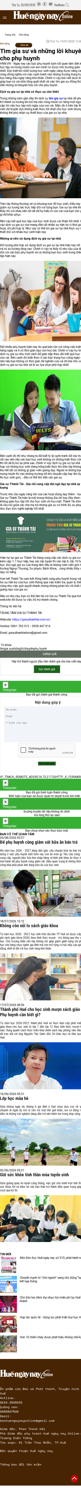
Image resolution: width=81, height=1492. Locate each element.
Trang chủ (10, 34)
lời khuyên (27, 648)
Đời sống (24, 34)
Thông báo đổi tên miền (20, 1464)
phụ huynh (40, 648)
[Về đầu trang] (74, 1479)
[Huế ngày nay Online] (45, 17)
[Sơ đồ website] (39, 5)
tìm (2, 648)
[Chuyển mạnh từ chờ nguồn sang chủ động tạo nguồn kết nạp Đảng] (8, 1284)
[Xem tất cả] (6, 17)
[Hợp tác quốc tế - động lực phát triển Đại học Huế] (8, 1324)
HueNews (59, 5)
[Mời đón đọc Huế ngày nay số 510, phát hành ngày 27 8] (8, 1264)
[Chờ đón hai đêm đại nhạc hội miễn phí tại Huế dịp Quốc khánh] (8, 1304)
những (16, 648)
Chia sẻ (24, 45)
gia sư (8, 648)
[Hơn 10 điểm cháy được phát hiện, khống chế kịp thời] (8, 1343)
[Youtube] (50, 5)
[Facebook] (45, 5)
